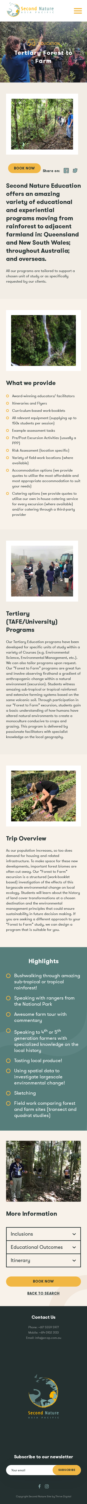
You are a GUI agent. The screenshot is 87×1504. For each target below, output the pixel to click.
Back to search (43, 1293)
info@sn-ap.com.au (48, 1338)
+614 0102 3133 (49, 1332)
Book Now (24, 168)
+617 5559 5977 (48, 1327)
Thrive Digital (63, 1496)
